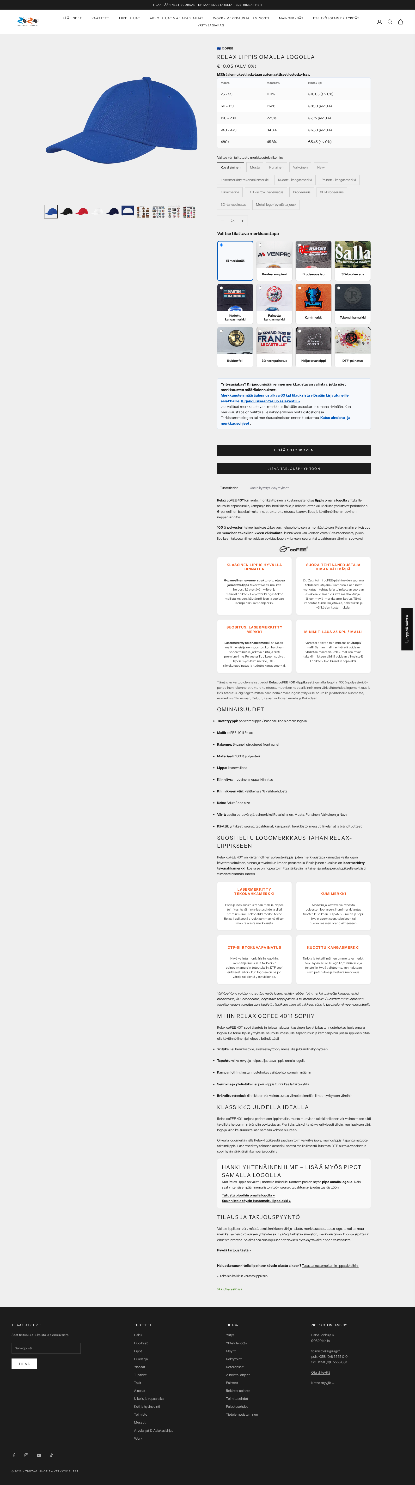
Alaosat (139, 1390)
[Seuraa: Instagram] (26, 1455)
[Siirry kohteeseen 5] (112, 211)
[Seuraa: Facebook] (14, 1455)
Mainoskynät (291, 18)
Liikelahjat (129, 18)
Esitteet (232, 1383)
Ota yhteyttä (320, 1372)
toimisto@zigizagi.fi (325, 1351)
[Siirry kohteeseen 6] (127, 211)
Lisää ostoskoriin (294, 450)
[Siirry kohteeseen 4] (97, 211)
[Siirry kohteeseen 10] (189, 211)
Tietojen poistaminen (242, 1414)
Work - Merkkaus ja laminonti (241, 18)
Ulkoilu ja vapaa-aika (149, 1398)
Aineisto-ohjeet (238, 1375)
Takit (137, 1383)
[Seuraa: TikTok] (51, 1455)
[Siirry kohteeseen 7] (143, 211)
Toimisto (140, 1414)
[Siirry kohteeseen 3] (81, 211)
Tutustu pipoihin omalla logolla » (248, 1195)
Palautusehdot (237, 1406)
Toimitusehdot (237, 1398)
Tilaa (24, 1364)
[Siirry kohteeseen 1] (51, 211)
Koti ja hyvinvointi (147, 1406)
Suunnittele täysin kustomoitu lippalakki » (256, 1201)
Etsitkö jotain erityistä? (336, 18)
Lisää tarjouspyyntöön (294, 469)
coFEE (225, 48)
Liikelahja (141, 1359)
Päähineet (72, 18)
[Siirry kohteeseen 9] (174, 211)
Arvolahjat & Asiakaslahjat (176, 18)
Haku (138, 1335)
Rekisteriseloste (238, 1390)
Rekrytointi (234, 1359)
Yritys (230, 1335)
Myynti (231, 1351)
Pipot (138, 1351)
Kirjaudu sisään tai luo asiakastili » (270, 401)
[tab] (229, 488)
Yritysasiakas (211, 25)
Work (138, 1438)
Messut (140, 1422)
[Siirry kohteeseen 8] (158, 211)
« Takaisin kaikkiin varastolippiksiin (242, 1276)
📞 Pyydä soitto (407, 629)
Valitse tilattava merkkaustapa (248, 233)
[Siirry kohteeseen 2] (66, 211)
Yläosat (139, 1367)
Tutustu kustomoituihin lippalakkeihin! (330, 1265)
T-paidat (140, 1375)
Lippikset (141, 1343)
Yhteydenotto (236, 1343)
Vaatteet (101, 18)
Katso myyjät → (323, 1383)
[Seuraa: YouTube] (39, 1455)
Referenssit (235, 1367)
